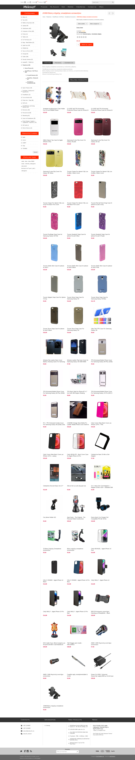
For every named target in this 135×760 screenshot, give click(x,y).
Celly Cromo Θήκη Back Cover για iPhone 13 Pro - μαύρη (53, 455)
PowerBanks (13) (26, 94)
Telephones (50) (26, 65)
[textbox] (101, 2)
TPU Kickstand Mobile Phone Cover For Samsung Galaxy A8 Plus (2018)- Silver (102, 361)
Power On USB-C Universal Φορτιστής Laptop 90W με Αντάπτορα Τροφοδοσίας (102, 676)
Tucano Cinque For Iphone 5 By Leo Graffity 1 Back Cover (77, 172)
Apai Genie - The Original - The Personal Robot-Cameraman (76, 518)
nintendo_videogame (30, 163)
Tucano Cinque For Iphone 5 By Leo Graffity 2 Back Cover (101, 172)
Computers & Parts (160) (28, 31)
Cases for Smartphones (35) (29, 118)
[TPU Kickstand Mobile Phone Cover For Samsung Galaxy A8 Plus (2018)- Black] (54, 378)
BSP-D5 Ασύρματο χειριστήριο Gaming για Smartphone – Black (100, 612)
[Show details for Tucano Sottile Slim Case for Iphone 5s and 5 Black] (78, 252)
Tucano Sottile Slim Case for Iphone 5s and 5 (53, 266)
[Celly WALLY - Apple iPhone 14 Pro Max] (78, 598)
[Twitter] (21, 751)
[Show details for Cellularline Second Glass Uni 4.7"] (54, 472)
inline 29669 (31, 161)
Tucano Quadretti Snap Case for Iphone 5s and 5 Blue (76, 235)
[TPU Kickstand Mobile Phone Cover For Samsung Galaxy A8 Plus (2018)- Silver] (102, 347)
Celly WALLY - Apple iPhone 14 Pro (53, 611)
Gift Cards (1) (26, 125)
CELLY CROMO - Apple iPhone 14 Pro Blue (78, 580)
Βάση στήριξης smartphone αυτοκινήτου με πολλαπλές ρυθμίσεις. (53, 683)
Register (22, 2)
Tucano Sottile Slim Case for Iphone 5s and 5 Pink (101, 266)
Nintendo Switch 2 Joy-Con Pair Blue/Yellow (77, 743)
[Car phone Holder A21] (54, 504)
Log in (28, 2)
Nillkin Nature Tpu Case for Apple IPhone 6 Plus (53, 140)
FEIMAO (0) (25, 48)
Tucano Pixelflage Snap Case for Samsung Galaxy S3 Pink (52, 235)
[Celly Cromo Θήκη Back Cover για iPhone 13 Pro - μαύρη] (54, 441)
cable (22, 161)
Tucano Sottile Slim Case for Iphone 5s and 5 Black (77, 266)
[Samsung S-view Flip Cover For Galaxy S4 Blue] (78, 95)
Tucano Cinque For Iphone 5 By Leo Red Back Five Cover (77, 203)
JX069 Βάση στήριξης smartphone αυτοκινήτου (53, 706)
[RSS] (31, 751)
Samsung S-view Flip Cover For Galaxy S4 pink (76, 140)
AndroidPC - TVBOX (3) (28, 62)
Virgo (24, 145)
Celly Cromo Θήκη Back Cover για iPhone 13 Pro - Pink (101, 423)
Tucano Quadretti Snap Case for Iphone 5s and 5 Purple (100, 235)
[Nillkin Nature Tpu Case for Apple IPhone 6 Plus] (54, 127)
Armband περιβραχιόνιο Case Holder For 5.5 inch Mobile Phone (54, 109)
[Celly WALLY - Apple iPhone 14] (102, 567)
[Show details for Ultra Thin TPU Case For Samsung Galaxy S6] (102, 315)
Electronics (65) (26, 110)
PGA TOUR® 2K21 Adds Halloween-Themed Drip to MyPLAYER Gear (101, 727)
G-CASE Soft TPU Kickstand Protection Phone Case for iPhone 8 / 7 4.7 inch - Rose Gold (102, 110)
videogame (24, 170)
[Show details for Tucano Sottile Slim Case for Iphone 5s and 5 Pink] (102, 252)
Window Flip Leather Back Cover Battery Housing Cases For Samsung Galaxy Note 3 (54, 361)
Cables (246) (25, 56)
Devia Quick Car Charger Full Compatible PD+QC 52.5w (99, 518)
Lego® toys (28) (26, 45)
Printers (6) (25, 34)
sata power (24, 166)
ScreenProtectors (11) (32, 75)
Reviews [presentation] (58, 62)
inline (26, 161)
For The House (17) (27, 39)
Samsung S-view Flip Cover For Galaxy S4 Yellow (52, 172)
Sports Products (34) (27, 87)
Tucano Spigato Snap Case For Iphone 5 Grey (54, 298)
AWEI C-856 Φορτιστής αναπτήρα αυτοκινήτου (53, 675)
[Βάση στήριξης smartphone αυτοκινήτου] (78, 535)
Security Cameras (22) (28, 59)
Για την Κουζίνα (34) (27, 97)
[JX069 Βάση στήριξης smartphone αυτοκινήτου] (54, 692)
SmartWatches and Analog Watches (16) (29, 106)
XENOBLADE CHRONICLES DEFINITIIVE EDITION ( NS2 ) (79, 739)
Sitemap (48, 725)
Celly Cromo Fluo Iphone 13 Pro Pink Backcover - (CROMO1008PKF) (102, 400)
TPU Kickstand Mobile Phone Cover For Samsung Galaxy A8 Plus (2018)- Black (54, 393)
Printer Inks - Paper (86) (28, 100)
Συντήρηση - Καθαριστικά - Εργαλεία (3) (29, 91)
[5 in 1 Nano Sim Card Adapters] (102, 472)
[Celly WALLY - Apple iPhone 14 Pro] (54, 598)
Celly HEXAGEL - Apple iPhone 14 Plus (101, 549)
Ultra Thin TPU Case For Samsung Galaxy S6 (101, 329)
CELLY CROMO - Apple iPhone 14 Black (53, 580)
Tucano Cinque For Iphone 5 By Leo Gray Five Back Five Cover (53, 203)
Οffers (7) (25, 17)
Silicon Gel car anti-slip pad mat (76, 486)
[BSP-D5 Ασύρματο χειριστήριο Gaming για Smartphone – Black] (102, 598)
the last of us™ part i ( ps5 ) (28, 168)
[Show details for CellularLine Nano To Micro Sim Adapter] (102, 441)
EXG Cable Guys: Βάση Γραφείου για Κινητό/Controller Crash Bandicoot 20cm (54, 644)
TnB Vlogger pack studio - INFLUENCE (74, 643)
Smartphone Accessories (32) (31, 82)
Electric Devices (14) (27, 128)
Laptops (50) (25, 25)
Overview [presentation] (47, 62)
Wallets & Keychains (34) (28, 22)
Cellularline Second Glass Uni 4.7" (53, 486)
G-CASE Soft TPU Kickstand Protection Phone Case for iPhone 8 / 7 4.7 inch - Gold (78, 110)
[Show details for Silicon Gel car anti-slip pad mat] (78, 472)
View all (35, 152)
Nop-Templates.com (100, 756)
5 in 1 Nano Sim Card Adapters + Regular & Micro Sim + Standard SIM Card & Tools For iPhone (102, 487)
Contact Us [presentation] (69, 62)
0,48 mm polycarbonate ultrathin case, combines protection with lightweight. (54, 243)
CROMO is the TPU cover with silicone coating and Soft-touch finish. (54, 558)
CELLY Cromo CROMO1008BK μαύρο (52, 431)
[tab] (47, 63)
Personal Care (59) (27, 112)
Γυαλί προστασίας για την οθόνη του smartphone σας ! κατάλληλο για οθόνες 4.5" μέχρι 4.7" (54, 463)
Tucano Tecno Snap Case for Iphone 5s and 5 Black (53, 329)
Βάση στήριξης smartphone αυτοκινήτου (75, 549)
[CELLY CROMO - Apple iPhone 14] (54, 567)
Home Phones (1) (29, 68)
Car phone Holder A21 (49, 517)
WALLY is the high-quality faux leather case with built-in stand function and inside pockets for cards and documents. (102, 558)
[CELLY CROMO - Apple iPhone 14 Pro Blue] (78, 567)
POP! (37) (25, 103)
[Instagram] (27, 751)
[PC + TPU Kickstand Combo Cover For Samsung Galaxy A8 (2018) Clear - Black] (54, 410)
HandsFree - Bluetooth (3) (32, 78)
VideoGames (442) (27, 28)
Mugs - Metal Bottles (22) (28, 42)
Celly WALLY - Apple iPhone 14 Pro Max (77, 612)
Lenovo (24, 140)
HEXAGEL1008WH (72, 431)
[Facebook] (24, 751)
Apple (24, 137)
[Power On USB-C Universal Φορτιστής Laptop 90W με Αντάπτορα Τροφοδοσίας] (102, 661)
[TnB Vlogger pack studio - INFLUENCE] (78, 630)
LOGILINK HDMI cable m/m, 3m (77, 729)
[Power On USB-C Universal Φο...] (109, 13)
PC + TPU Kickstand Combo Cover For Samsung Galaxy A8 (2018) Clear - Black (54, 424)
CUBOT (24, 142)
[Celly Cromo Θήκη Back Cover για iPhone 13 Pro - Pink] (102, 410)
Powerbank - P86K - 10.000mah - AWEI (79, 736)
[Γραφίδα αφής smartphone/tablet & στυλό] (78, 661)
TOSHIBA (25, 148)
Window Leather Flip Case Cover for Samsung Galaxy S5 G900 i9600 (77, 360)
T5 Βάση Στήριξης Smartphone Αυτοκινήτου (52, 549)
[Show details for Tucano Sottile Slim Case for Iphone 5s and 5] (54, 252)
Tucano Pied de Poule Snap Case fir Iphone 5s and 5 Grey (101, 203)
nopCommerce (112, 756)
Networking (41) (26, 115)
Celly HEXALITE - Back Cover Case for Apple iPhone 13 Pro (77, 455)
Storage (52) (25, 53)
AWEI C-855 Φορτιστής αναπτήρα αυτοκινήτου (101, 643)
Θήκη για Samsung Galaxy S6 (98, 305)
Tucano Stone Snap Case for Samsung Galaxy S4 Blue (99, 298)
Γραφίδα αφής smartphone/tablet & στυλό (77, 675)
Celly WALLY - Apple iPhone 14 (100, 580)
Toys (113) (25, 20)
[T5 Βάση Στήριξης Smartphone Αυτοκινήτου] (54, 535)
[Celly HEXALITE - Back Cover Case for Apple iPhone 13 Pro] (78, 441)
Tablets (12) (25, 36)
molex (22, 163)
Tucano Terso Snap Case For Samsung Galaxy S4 (75, 329)
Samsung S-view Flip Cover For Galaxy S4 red (100, 140)
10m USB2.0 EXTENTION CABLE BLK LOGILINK (79, 733)
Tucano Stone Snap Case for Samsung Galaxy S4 (75, 298)
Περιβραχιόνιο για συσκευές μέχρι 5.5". (52, 85)
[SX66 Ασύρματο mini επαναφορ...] (112, 13)
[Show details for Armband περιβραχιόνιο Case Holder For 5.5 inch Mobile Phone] (54, 95)
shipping (38, 758)
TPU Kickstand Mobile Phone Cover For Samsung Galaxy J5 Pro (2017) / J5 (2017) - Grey (102, 393)
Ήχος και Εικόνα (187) (28, 51)
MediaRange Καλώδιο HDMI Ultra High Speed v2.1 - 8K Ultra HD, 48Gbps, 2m (79, 726)
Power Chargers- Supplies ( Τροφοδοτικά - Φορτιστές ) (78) (29, 122)
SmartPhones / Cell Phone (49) (31, 71)
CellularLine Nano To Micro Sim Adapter (100, 455)
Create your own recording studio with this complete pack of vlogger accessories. (77, 620)
